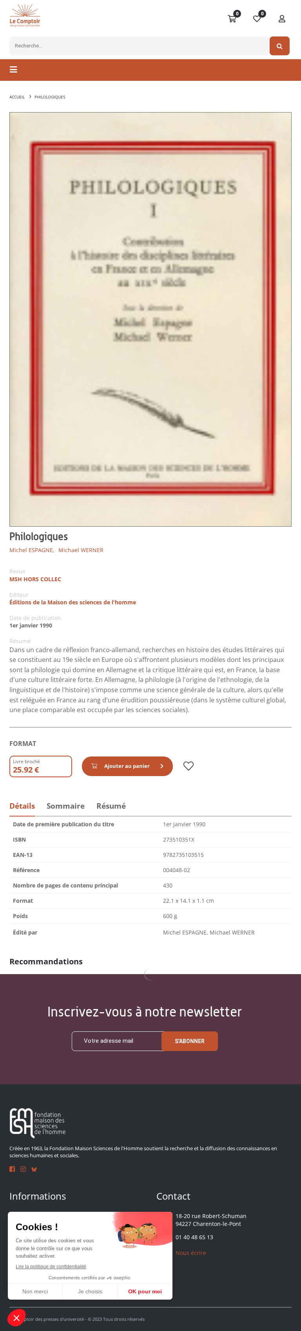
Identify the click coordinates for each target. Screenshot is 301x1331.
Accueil (17, 97)
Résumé (111, 806)
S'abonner (190, 1041)
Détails (22, 806)
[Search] (280, 45)
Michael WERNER (80, 550)
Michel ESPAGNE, (31, 550)
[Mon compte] (282, 19)
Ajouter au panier (127, 765)
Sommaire (66, 806)
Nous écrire (191, 1252)
